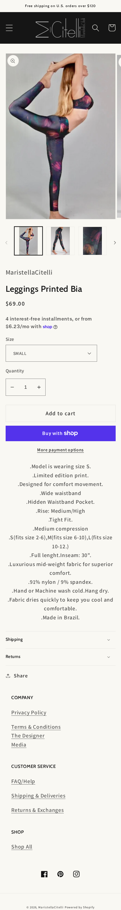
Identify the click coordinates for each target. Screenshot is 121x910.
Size (10, 339)
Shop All (21, 846)
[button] (9, 28)
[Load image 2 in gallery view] (60, 241)
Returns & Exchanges (37, 810)
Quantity (15, 371)
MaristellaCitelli (50, 907)
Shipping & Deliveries (38, 795)
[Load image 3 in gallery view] (92, 241)
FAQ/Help (23, 781)
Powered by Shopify (80, 907)
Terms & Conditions (36, 726)
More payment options (60, 449)
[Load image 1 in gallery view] (28, 241)
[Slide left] (6, 243)
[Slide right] (115, 243)
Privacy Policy (28, 712)
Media (18, 744)
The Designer (27, 735)
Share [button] (21, 675)
